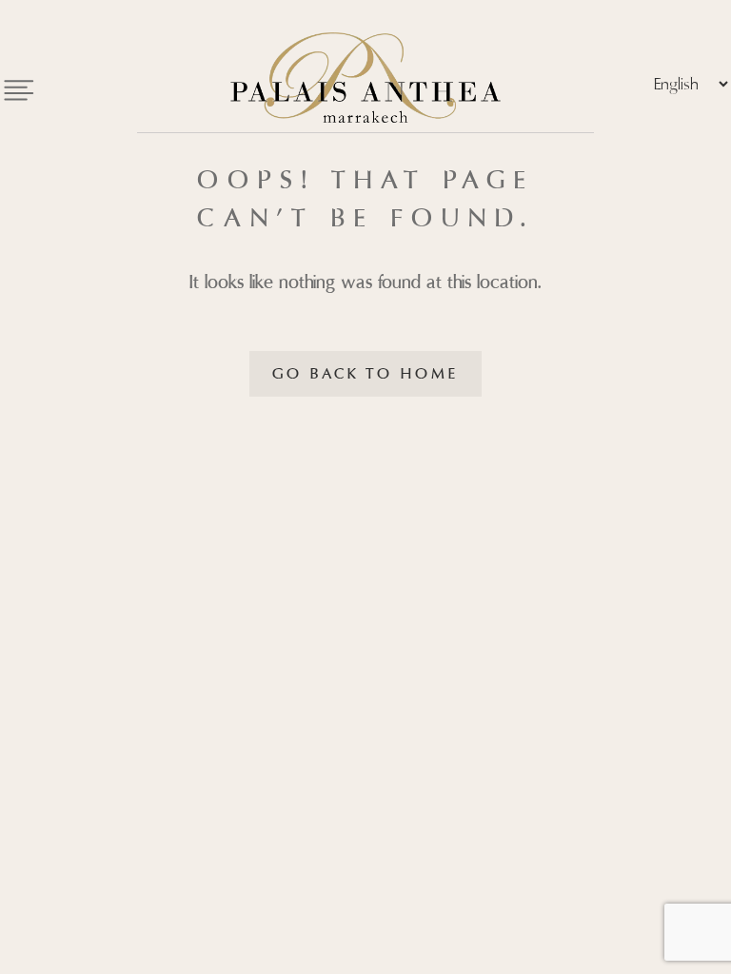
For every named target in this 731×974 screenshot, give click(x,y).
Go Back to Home (365, 373)
